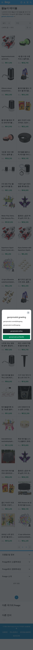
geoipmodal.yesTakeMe (16, 337)
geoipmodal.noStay (16, 331)
